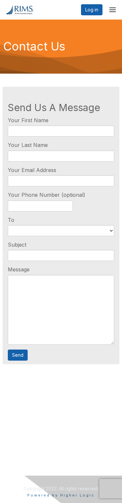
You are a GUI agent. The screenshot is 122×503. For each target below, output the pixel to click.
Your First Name (28, 120)
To (11, 220)
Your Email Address (32, 170)
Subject (17, 244)
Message (19, 269)
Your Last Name (28, 145)
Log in (91, 9)
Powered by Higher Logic (61, 495)
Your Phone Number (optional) (46, 195)
